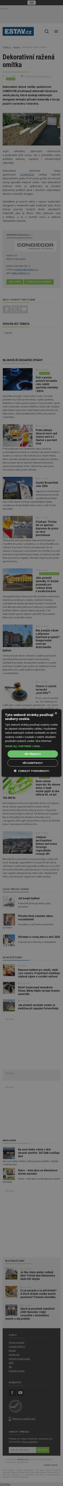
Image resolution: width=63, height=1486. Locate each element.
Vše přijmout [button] (32, 753)
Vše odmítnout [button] (33, 762)
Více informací (43, 740)
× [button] (55, 713)
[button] (31, 746)
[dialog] (31, 743)
